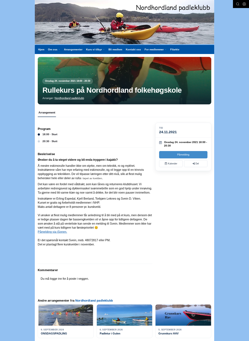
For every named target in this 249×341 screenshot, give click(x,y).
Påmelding (183, 154)
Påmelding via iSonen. (52, 231)
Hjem (41, 49)
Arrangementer (73, 49)
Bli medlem (115, 49)
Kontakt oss (133, 49)
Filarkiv (174, 49)
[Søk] (237, 4)
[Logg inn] (244, 4)
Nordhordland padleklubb (69, 98)
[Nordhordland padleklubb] (124, 22)
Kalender (172, 163)
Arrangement (46, 112)
